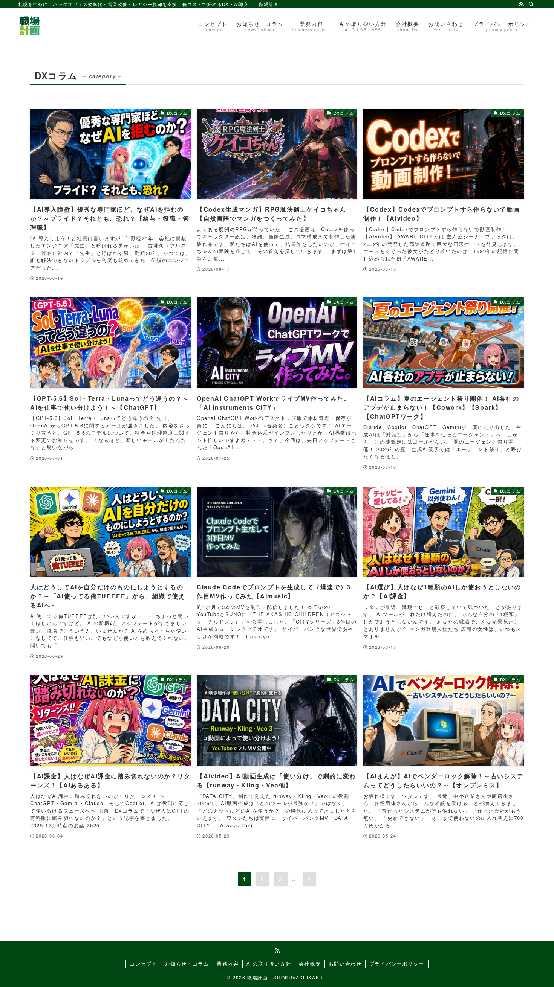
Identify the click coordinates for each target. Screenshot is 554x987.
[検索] (531, 4)
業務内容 (228, 963)
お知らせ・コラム (187, 963)
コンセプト (143, 963)
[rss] (521, 4)
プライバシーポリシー (396, 963)
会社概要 (310, 963)
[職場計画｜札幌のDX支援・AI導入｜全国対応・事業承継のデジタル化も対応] (29, 25)
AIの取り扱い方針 (268, 963)
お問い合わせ (345, 963)
